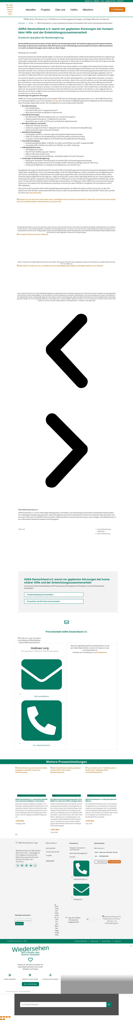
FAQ (102, 1)
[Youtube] (31, 865)
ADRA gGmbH (50, 861)
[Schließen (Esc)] (9, 1017)
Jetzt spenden (50, 848)
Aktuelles (31, 10)
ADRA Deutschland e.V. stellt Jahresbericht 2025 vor (100, 800)
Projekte (45, 10)
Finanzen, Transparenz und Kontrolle (77, 849)
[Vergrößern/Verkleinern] (1, 1017)
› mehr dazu (19, 821)
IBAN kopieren (101, 862)
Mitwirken (88, 10)
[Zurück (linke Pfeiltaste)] (1, 1019)
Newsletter (110, 1)
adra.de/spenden (35, 193)
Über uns (60, 10)
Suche (87, 1)
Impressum (117, 941)
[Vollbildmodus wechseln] (4, 1017)
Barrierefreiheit (106, 941)
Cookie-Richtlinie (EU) (80, 941)
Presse (96, 1)
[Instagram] (17, 865)
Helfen (74, 10)
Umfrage (55, 101)
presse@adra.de (101, 652)
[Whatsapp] (35, 865)
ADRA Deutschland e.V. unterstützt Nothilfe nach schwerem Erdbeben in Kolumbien (31, 800)
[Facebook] (22, 865)
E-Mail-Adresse (19, 917)
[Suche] (109, 1004)
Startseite (21, 23)
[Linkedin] (26, 865)
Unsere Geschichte (52, 852)
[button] (66, 351)
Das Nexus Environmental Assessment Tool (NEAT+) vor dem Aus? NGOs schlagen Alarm (66, 800)
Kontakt (120, 1)
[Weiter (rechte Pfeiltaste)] (4, 1019)
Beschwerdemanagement (78, 853)
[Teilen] (6, 1017)
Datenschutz (94, 941)
